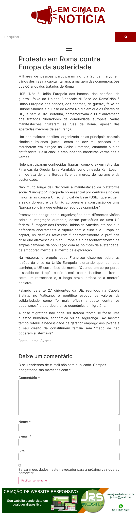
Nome (25, 422)
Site (22, 451)
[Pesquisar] (125, 37)
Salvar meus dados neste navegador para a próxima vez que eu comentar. (69, 471)
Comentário (29, 377)
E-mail (25, 436)
